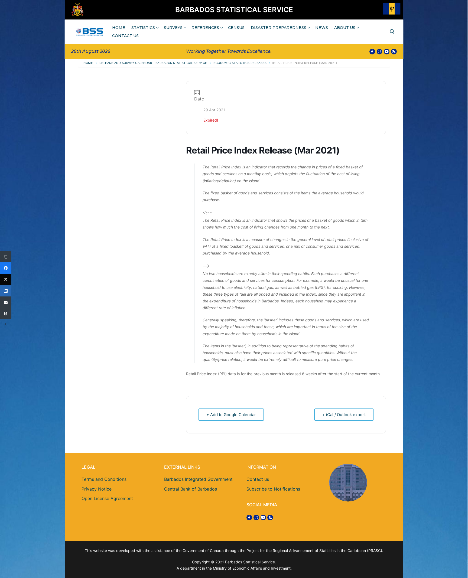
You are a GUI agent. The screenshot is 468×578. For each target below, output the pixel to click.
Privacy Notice (97, 489)
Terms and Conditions (104, 479)
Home (88, 63)
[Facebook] (372, 51)
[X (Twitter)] (5, 279)
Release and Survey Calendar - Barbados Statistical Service (153, 63)
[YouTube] (386, 51)
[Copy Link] (5, 256)
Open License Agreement (107, 498)
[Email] (5, 302)
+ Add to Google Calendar (231, 414)
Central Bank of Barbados (190, 489)
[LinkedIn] (5, 290)
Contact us (257, 479)
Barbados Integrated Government (198, 479)
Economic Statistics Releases (239, 63)
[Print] (5, 313)
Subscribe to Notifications (273, 489)
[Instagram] (379, 51)
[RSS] (394, 51)
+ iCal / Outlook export (344, 414)
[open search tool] (392, 31)
